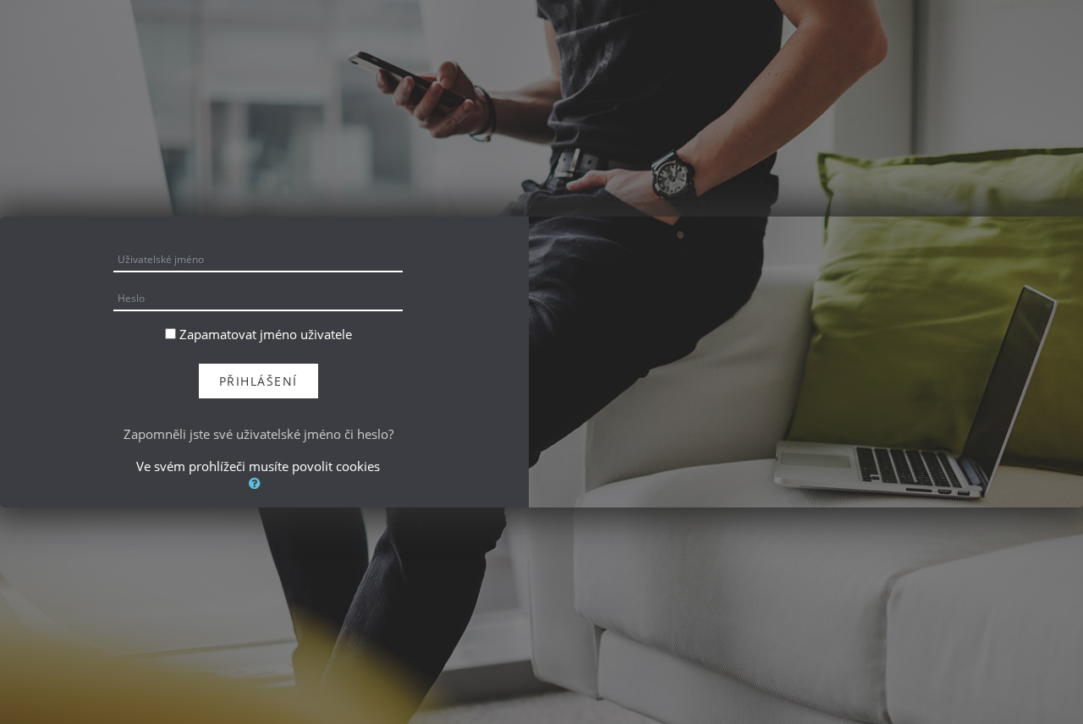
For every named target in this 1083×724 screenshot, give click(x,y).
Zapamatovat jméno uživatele (265, 334)
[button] (258, 483)
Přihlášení (258, 381)
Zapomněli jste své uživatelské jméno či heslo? (258, 433)
